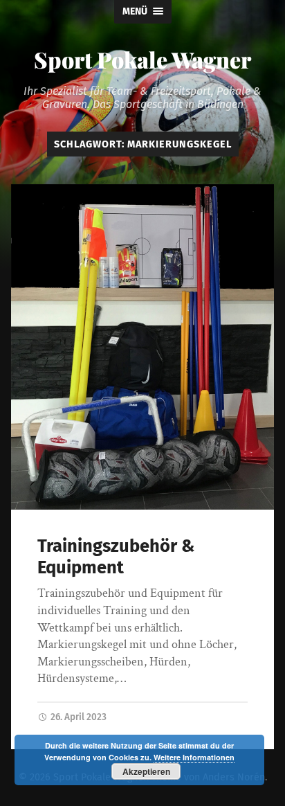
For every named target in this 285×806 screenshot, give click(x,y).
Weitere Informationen (194, 757)
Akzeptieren (146, 771)
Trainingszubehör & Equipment (115, 556)
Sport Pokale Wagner (142, 59)
